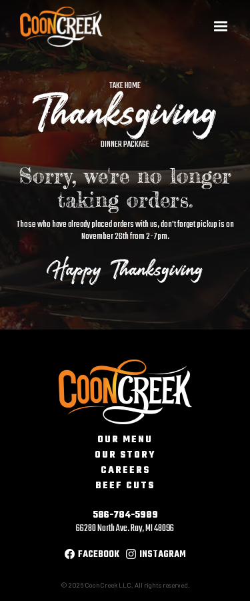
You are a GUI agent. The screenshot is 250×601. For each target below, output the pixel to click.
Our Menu (125, 440)
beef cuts (125, 486)
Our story (125, 456)
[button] (220, 26)
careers (125, 471)
